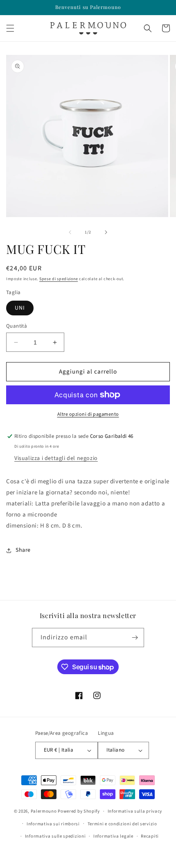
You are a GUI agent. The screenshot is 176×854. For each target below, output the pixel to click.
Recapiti (150, 836)
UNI (20, 308)
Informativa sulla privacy (135, 811)
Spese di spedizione (58, 279)
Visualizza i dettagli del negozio (56, 458)
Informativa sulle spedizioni (55, 836)
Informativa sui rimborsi (53, 824)
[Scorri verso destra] (106, 232)
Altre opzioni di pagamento (88, 414)
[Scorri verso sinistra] (70, 232)
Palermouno (44, 811)
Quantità (16, 326)
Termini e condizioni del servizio (122, 824)
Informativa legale (113, 836)
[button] (10, 28)
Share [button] (23, 550)
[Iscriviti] (135, 637)
